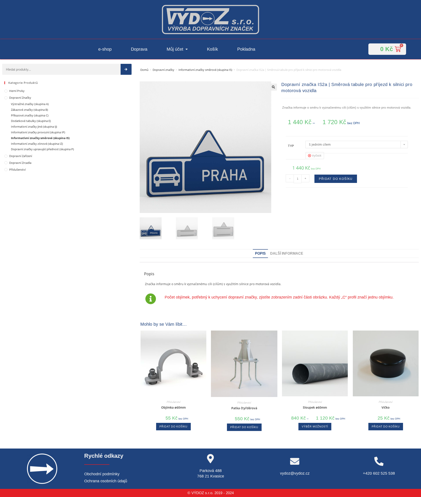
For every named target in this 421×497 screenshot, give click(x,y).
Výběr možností (315, 426)
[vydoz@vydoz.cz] (294, 461)
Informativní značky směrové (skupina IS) (205, 70)
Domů (144, 70)
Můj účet (175, 49)
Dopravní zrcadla (20, 163)
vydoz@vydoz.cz (295, 473)
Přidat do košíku (335, 179)
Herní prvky (17, 91)
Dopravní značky (163, 70)
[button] (273, 87)
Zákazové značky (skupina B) (29, 110)
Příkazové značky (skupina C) (29, 115)
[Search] (126, 69)
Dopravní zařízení (20, 156)
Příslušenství (17, 170)
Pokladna (246, 49)
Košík (212, 49)
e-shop (105, 49)
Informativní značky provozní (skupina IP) (38, 132)
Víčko (386, 407)
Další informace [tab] (286, 253)
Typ (291, 146)
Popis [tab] (260, 253)
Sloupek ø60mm (315, 407)
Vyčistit (316, 155)
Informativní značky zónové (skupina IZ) (37, 144)
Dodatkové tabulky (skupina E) (31, 121)
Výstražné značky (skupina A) (30, 104)
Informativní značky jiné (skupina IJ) (34, 127)
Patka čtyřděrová (244, 408)
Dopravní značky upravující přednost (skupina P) (42, 149)
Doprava (139, 49)
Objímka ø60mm (173, 407)
